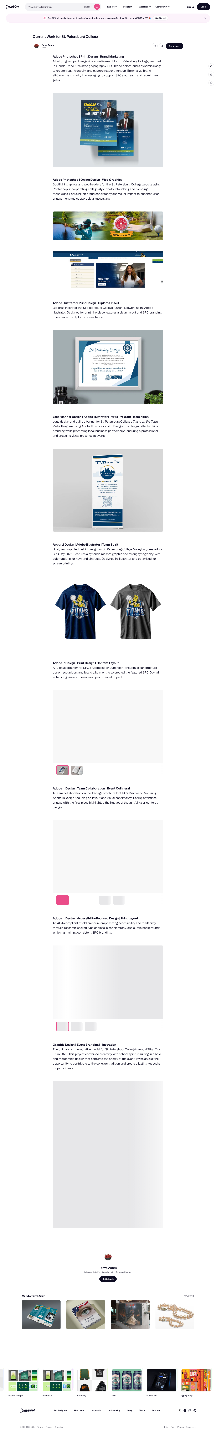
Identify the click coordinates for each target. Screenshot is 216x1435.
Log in (203, 6)
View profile (189, 1295)
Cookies (59, 1427)
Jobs (166, 1427)
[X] (180, 1410)
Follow (44, 47)
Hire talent (79, 1410)
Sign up (191, 7)
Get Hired (144, 6)
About (142, 1410)
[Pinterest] (195, 1410)
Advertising (114, 1410)
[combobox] (53, 7)
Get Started (160, 18)
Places (180, 1427)
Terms (40, 1427)
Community (161, 6)
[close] (205, 18)
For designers (60, 1410)
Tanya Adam (48, 45)
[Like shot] (155, 46)
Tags (173, 1427)
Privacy (49, 1427)
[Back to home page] (12, 7)
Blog (129, 1410)
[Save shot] (162, 46)
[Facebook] (185, 1410)
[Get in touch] (43, 1323)
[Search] (97, 7)
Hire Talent (127, 6)
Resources (191, 1427)
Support (156, 1410)
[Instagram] (190, 1410)
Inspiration (97, 1410)
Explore (111, 6)
